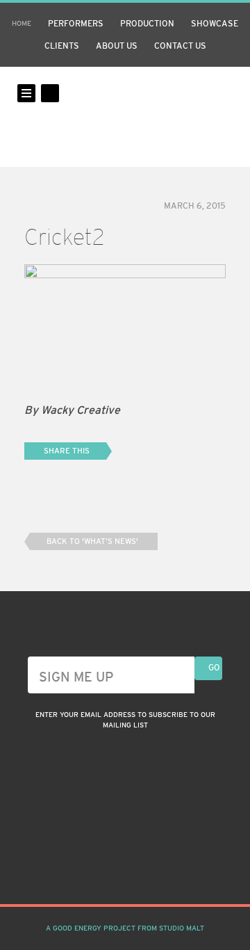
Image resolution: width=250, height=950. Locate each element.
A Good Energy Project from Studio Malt (125, 928)
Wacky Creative (125, 116)
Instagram (100, 870)
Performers (75, 24)
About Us (117, 46)
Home (21, 23)
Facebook (125, 870)
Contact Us (180, 46)
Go (214, 668)
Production (147, 24)
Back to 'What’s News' (92, 541)
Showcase (214, 24)
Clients (61, 46)
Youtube (150, 870)
